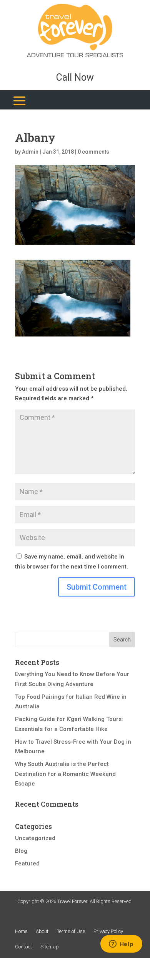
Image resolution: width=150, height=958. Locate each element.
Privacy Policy (108, 931)
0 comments (93, 152)
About (42, 931)
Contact (23, 947)
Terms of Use (71, 931)
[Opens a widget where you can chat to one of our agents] (121, 944)
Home (21, 931)
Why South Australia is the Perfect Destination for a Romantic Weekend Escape (65, 774)
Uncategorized (35, 838)
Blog (21, 850)
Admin (30, 152)
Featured (27, 863)
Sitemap (49, 947)
